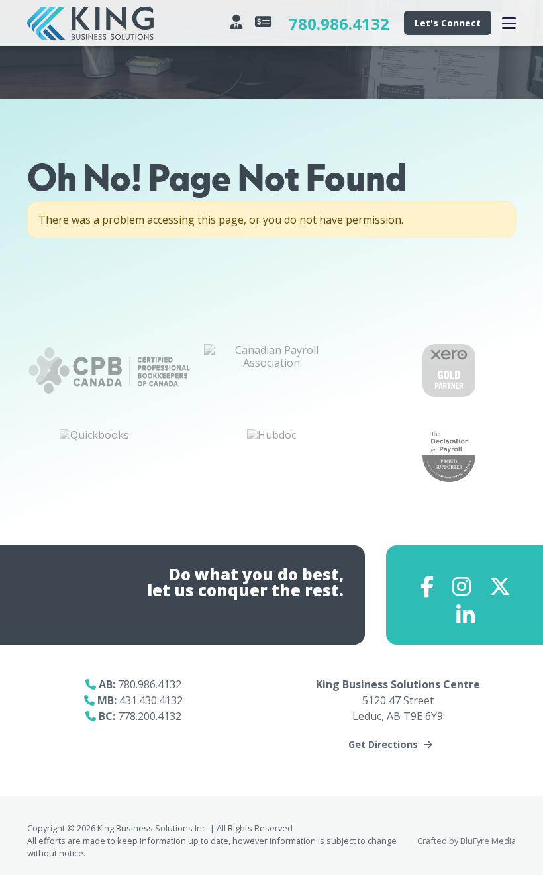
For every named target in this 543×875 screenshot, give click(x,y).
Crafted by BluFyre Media (466, 841)
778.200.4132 (149, 716)
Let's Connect (448, 23)
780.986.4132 (339, 23)
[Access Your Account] (238, 22)
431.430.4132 (151, 700)
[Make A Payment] (265, 22)
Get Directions (383, 744)
